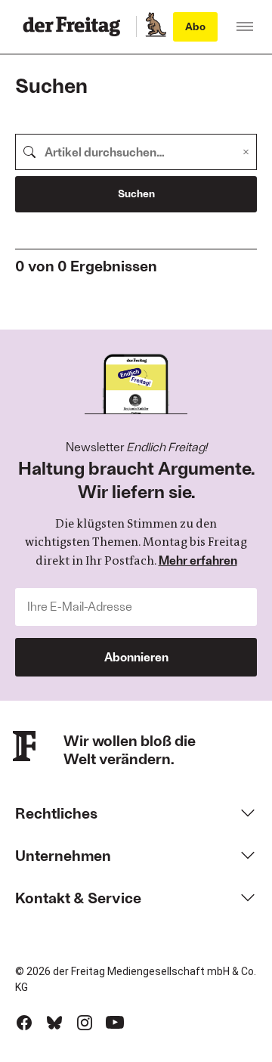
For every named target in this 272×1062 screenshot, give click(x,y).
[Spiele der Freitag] (155, 26)
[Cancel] (246, 152)
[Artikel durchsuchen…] (29, 152)
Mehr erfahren (198, 560)
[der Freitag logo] (76, 26)
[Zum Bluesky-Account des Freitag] (54, 1023)
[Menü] (245, 26)
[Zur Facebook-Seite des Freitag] (24, 1023)
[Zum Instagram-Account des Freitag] (85, 1023)
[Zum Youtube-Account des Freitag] (115, 1023)
